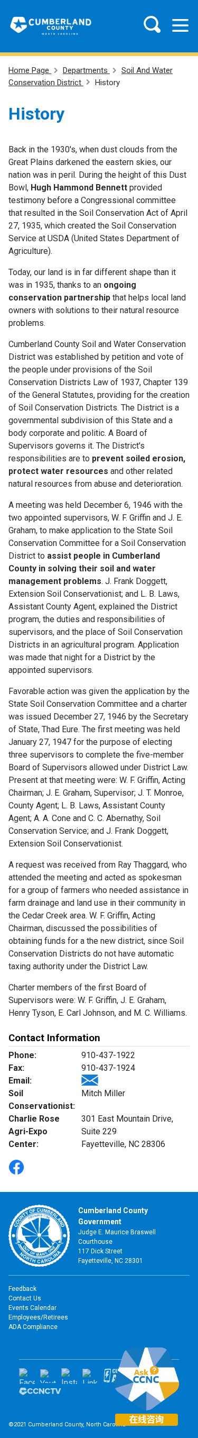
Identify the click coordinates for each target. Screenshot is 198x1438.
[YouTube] (48, 1376)
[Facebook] (27, 1376)
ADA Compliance (33, 1327)
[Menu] (180, 25)
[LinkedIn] (90, 1376)
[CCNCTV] (40, 1391)
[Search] (152, 24)
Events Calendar (32, 1308)
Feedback (22, 1289)
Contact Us (24, 1298)
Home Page (29, 70)
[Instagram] (69, 1376)
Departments (86, 70)
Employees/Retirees (38, 1317)
